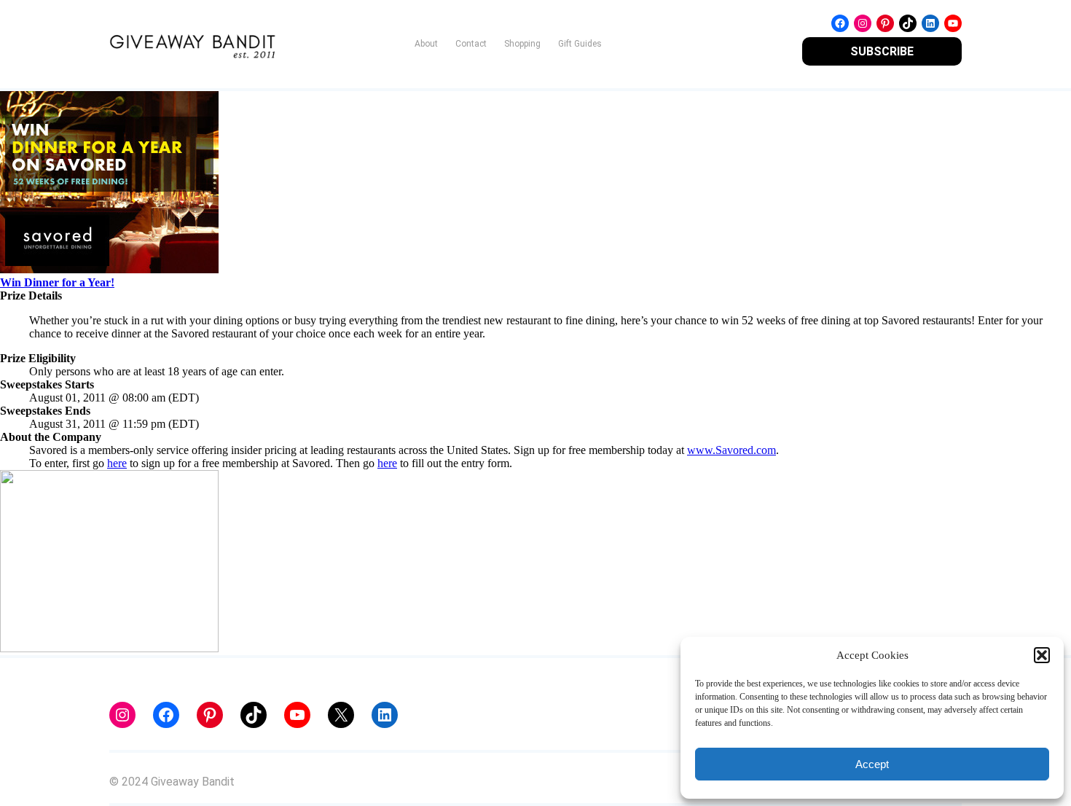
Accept (872, 764)
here (117, 463)
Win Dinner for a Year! (57, 282)
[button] (1042, 655)
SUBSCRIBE (882, 51)
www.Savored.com (731, 450)
